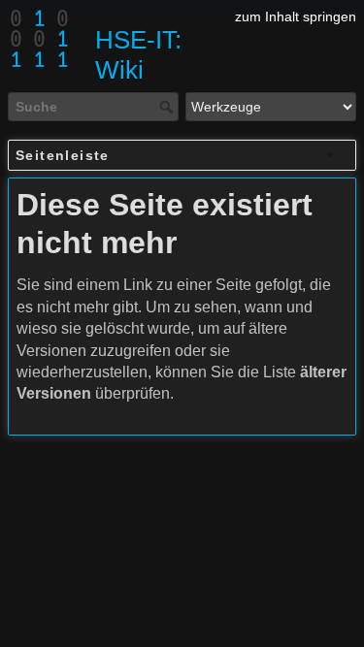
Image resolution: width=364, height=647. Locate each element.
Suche (168, 106)
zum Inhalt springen (295, 16)
